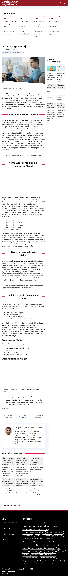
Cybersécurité (47, 535)
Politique (25, 554)
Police (62, 551)
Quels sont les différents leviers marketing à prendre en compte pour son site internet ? (22, 471)
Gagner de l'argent (44, 545)
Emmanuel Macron (37, 539)
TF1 (24, 564)
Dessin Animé (58, 535)
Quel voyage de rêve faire (47, 557)
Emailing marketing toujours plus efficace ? (51, 76)
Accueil (4, 506)
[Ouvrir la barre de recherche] (61, 3)
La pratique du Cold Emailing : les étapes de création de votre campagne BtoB (36, 492)
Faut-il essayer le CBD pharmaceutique (34, 542)
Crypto (38, 535)
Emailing (6, 409)
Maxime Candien (36, 428)
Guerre (55, 545)
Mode (42, 551)
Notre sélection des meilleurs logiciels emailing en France (8, 491)
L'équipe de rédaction (9, 523)
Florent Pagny (53, 542)
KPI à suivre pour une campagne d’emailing (50, 95)
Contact (5, 540)
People (55, 551)
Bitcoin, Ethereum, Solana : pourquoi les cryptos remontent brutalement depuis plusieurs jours (40, 29)
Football (25, 545)
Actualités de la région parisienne (32, 523)
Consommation (27, 535)
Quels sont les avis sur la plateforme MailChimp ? (61, 113)
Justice (25, 551)
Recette (39, 561)
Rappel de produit (28, 561)
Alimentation (49, 523)
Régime (47, 561)
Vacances (31, 564)
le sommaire (12, 89)
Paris (48, 551)
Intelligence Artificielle (37, 548)
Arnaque (40, 526)
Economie (26, 539)
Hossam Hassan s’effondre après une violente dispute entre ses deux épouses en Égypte (54, 28)
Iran (59, 548)
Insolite (25, 548)
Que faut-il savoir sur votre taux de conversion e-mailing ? (61, 96)
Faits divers (49, 539)
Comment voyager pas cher (54, 532)
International (50, 548)
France (33, 545)
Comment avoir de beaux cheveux (33, 532)
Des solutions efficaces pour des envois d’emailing (61, 77)
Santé (54, 561)
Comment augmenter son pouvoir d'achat (35, 529)
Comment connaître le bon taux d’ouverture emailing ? (22, 492)
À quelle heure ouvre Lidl (44, 564)
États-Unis (58, 564)
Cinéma (56, 526)
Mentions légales (8, 534)
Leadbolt (5, 573)
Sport (61, 561)
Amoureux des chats (29, 526)
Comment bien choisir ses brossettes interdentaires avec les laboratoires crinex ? (25, 29)
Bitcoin (49, 526)
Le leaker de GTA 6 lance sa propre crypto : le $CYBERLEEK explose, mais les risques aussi (9, 28)
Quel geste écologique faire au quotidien (43, 554)
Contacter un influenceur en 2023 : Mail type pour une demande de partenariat (8, 471)
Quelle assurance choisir (30, 557)
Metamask (34, 551)
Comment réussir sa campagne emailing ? (36, 469)
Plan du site (6, 528)
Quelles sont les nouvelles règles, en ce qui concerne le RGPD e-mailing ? (51, 115)
